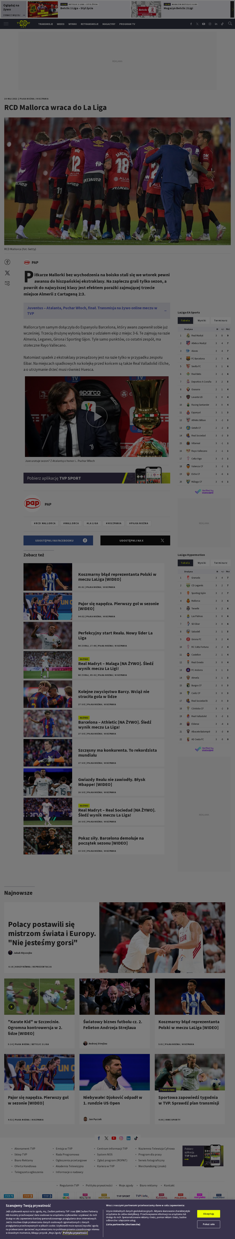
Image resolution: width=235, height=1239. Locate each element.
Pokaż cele (209, 1224)
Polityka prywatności (75, 1232)
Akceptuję (208, 1213)
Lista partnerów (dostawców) (123, 1224)
